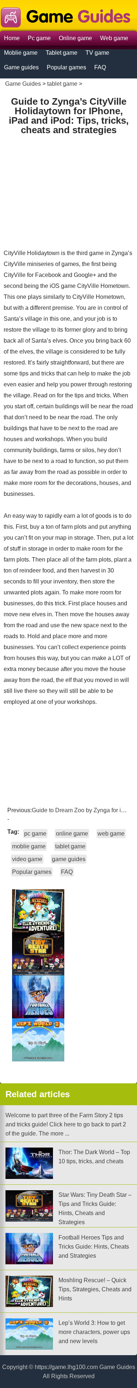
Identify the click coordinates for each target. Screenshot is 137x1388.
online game (72, 833)
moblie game (29, 846)
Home (12, 38)
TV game (97, 53)
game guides (68, 859)
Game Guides (23, 84)
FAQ (100, 67)
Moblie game (21, 53)
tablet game (62, 84)
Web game (114, 38)
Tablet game (61, 53)
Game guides (21, 67)
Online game (75, 38)
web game (111, 833)
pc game (35, 833)
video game (27, 859)
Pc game (39, 38)
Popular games (66, 67)
